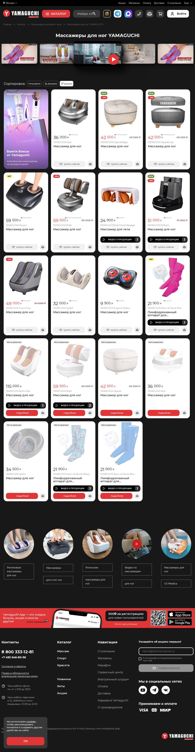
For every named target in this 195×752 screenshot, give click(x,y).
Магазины (134, 3)
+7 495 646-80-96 (14, 657)
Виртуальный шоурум (113, 679)
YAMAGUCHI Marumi (16, 225)
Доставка (159, 3)
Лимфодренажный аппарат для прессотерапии (162, 314)
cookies (31, 721)
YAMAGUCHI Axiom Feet (18, 391)
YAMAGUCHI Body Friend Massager (117, 225)
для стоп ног (54, 579)
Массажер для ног (67, 146)
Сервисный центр (110, 672)
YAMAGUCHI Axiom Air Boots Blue (117, 474)
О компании (174, 3)
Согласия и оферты (14, 666)
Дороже (68, 84)
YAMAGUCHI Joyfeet (63, 308)
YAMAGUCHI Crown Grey (18, 308)
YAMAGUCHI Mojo (62, 142)
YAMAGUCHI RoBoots (158, 225)
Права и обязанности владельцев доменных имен (20, 675)
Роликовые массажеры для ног (14, 571)
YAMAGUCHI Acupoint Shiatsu (115, 308)
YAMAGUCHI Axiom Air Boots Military (71, 474)
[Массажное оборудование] (21, 24)
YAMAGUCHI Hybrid (15, 474)
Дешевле (52, 84)
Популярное (34, 84)
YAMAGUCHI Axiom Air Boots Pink (164, 308)
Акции (122, 3)
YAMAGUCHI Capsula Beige (114, 142)
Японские (92, 567)
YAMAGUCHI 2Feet (62, 225)
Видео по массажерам (133, 569)
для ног (129, 583)
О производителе (110, 707)
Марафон (104, 665)
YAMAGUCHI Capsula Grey (161, 142)
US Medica (170, 583)
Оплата (147, 3)
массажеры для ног (95, 581)
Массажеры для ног (174, 569)
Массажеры (54, 567)
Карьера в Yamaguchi (113, 700)
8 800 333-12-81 (18, 651)
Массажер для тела (115, 229)
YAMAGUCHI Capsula (110, 391)
